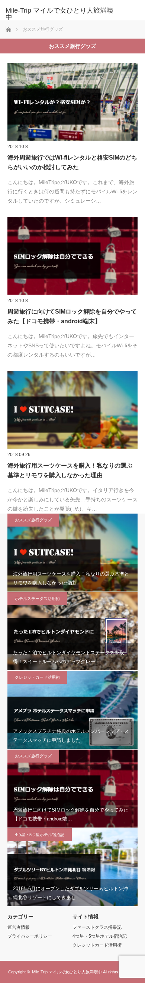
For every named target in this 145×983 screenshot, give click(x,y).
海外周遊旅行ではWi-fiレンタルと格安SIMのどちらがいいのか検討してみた (72, 162)
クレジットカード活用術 (37, 677)
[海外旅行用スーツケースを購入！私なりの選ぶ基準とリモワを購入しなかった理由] (72, 410)
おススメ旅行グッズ (33, 520)
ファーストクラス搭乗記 (97, 927)
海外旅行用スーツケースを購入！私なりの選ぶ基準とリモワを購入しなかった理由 (69, 470)
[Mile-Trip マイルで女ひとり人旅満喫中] (61, 13)
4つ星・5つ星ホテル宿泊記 (39, 834)
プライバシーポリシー (29, 936)
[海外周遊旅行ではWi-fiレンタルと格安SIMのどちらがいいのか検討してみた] (72, 102)
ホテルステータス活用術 (37, 598)
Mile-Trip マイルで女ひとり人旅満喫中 (67, 972)
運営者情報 (18, 927)
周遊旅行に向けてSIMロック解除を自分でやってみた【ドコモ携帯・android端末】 (72, 316)
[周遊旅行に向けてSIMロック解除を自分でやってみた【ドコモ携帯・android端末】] (72, 256)
